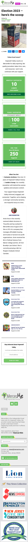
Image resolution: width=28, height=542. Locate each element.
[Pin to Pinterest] (20, 51)
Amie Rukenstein (6, 19)
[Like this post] (10, 51)
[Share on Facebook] (13, 51)
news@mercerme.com (16, 449)
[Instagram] (16, 404)
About (3, 414)
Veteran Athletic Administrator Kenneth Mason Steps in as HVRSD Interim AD (18, 280)
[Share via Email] (23, 51)
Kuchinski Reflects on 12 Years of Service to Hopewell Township (18, 291)
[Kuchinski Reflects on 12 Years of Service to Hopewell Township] (6, 290)
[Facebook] (12, 404)
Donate (17, 3)
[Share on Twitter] (16, 51)
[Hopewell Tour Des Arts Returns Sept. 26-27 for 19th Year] (6, 328)
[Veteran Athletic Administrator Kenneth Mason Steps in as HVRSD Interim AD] (6, 279)
